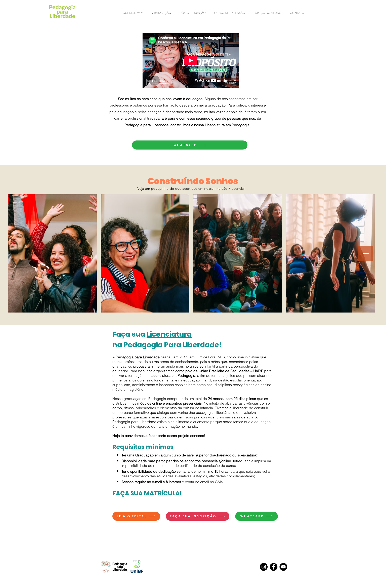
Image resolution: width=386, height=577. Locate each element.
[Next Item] (365, 253)
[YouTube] (283, 567)
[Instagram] (264, 567)
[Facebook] (273, 567)
